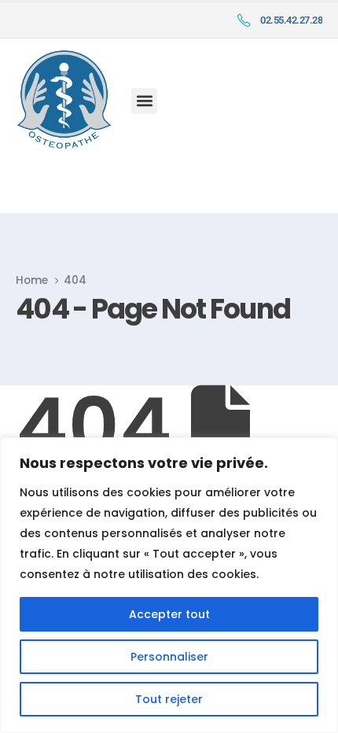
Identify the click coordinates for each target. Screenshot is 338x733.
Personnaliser (169, 657)
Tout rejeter (169, 699)
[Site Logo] (64, 99)
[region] (169, 585)
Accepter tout (169, 614)
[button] (144, 101)
